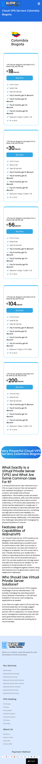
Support (25, 37)
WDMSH (26, 8)
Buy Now (20, 78)
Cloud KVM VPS (28, 19)
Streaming (26, 25)
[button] (39, 4)
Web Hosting (27, 14)
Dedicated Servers (26, 30)
